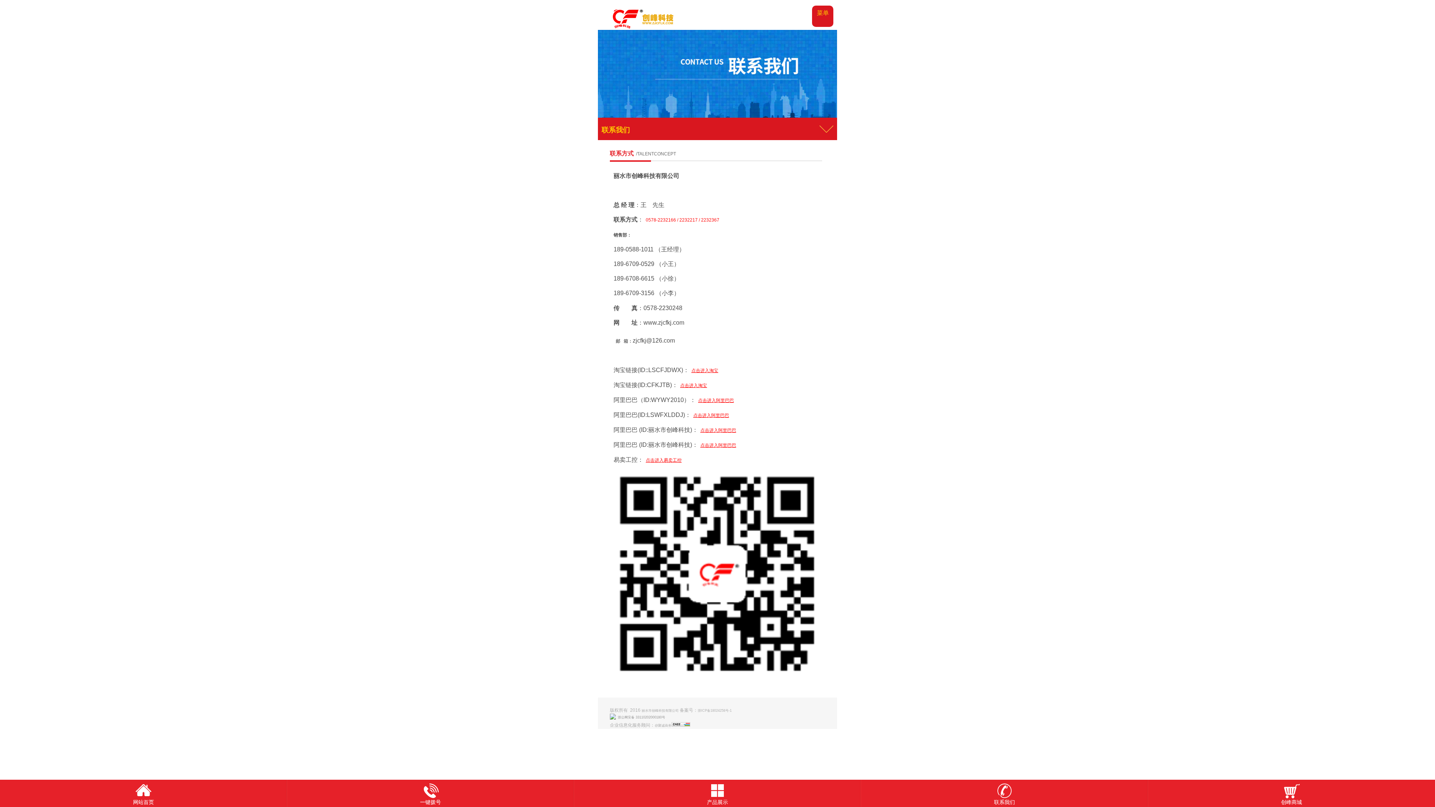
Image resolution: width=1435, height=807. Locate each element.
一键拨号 (430, 802)
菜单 (823, 13)
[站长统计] (681, 725)
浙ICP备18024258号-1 (715, 710)
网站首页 (143, 802)
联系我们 (1004, 802)
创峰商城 (1291, 802)
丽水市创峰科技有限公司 (646, 176)
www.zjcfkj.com (664, 322)
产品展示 (717, 802)
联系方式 (643, 153)
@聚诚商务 (663, 725)
